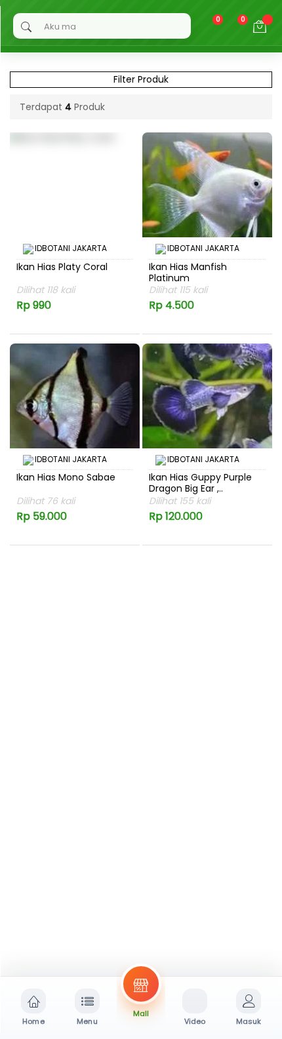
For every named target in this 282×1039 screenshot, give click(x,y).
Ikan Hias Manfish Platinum (188, 273)
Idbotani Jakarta (71, 249)
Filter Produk (141, 79)
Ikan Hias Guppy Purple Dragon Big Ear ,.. (200, 483)
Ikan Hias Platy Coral (62, 267)
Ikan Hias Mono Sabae (65, 478)
